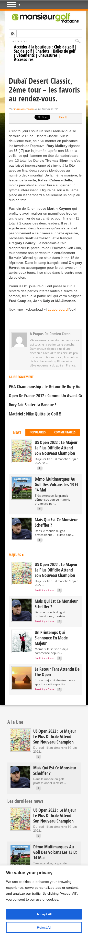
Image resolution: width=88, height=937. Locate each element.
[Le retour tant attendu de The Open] (22, 688)
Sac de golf (23, 51)
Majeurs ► (17, 554)
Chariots (42, 51)
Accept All (44, 914)
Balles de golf (64, 51)
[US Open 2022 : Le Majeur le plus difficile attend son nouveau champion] (22, 461)
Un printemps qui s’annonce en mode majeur (51, 638)
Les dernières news (25, 801)
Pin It (63, 117)
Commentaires (65, 432)
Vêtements (25, 55)
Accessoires (23, 59)
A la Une (15, 722)
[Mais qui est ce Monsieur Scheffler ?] (22, 538)
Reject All (44, 927)
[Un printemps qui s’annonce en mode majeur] (22, 651)
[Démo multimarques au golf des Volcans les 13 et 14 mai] (22, 498)
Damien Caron (24, 109)
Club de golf (64, 47)
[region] (44, 901)
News (17, 432)
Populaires (38, 432)
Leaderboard (57, 309)
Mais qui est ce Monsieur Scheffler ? (56, 522)
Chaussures (47, 55)
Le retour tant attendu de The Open (57, 671)
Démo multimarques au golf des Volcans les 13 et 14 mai (56, 484)
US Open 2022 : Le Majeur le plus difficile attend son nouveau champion (56, 448)
